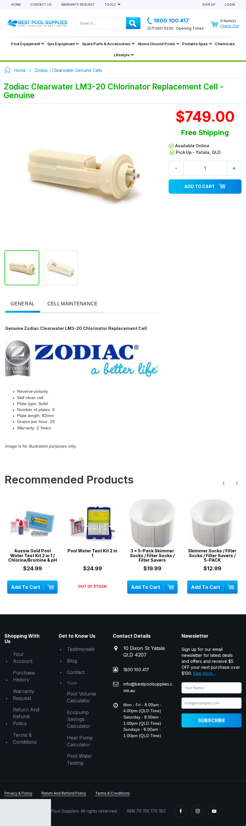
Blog (72, 661)
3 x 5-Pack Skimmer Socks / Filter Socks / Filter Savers (152, 555)
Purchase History (24, 676)
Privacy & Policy (18, 793)
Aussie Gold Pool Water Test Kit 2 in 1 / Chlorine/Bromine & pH (32, 555)
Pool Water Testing (79, 759)
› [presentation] (237, 483)
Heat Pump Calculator (80, 741)
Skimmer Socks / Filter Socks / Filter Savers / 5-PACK (212, 555)
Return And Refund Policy (26, 716)
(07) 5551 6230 (160, 28)
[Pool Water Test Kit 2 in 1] (92, 523)
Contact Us (41, 4)
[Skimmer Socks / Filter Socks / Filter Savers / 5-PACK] (212, 523)
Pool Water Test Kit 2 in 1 (92, 553)
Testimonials (81, 649)
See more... (204, 673)
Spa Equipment (61, 43)
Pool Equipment (25, 43)
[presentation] (23, 304)
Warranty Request (78, 4)
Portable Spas (195, 43)
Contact (76, 672)
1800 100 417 (171, 20)
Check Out (229, 26)
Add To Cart (199, 186)
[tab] (22, 304)
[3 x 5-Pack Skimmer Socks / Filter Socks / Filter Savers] (152, 523)
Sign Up (208, 4)
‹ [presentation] (223, 483)
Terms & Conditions (25, 738)
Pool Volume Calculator (81, 697)
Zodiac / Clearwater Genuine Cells (68, 70)
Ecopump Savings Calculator (78, 719)
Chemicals (225, 43)
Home (16, 4)
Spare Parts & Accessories (106, 43)
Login (230, 4)
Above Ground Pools (156, 43)
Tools (110, 4)
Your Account (22, 657)
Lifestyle (121, 54)
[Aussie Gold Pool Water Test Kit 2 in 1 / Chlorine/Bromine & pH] (32, 523)
